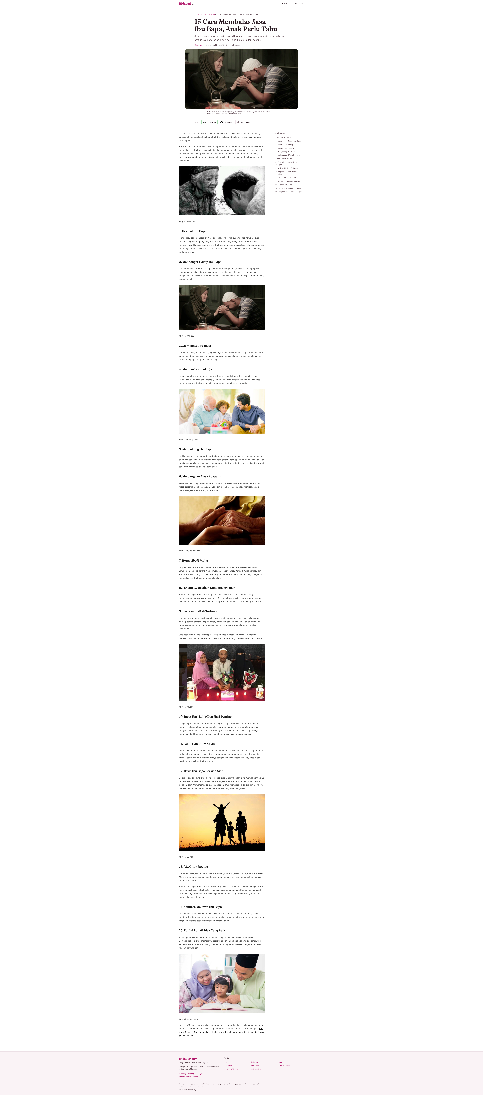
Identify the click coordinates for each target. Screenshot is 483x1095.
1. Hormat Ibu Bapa (283, 137)
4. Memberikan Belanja (284, 148)
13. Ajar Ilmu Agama (283, 185)
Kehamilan (227, 1066)
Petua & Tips (284, 1066)
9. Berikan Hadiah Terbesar (286, 168)
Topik (294, 3)
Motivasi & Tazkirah (231, 1069)
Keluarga (211, 14)
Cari (302, 3)
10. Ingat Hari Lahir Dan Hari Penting (286, 173)
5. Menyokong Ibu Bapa (285, 151)
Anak (281, 1062)
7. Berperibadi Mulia (283, 158)
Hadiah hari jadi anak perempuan (227, 1032)
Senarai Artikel (185, 1077)
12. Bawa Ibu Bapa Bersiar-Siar (288, 181)
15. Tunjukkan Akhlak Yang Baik (288, 192)
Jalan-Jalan (256, 1069)
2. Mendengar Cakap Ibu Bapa (288, 141)
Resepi (226, 1062)
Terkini (285, 3)
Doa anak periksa (202, 1032)
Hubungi (191, 1073)
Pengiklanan (202, 1073)
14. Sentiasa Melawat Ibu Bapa (288, 188)
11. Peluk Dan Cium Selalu (285, 178)
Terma (195, 1077)
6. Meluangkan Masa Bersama (287, 155)
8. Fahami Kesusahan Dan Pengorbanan (286, 163)
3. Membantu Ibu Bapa (284, 144)
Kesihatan (255, 1066)
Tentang (182, 1073)
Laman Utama (200, 14)
